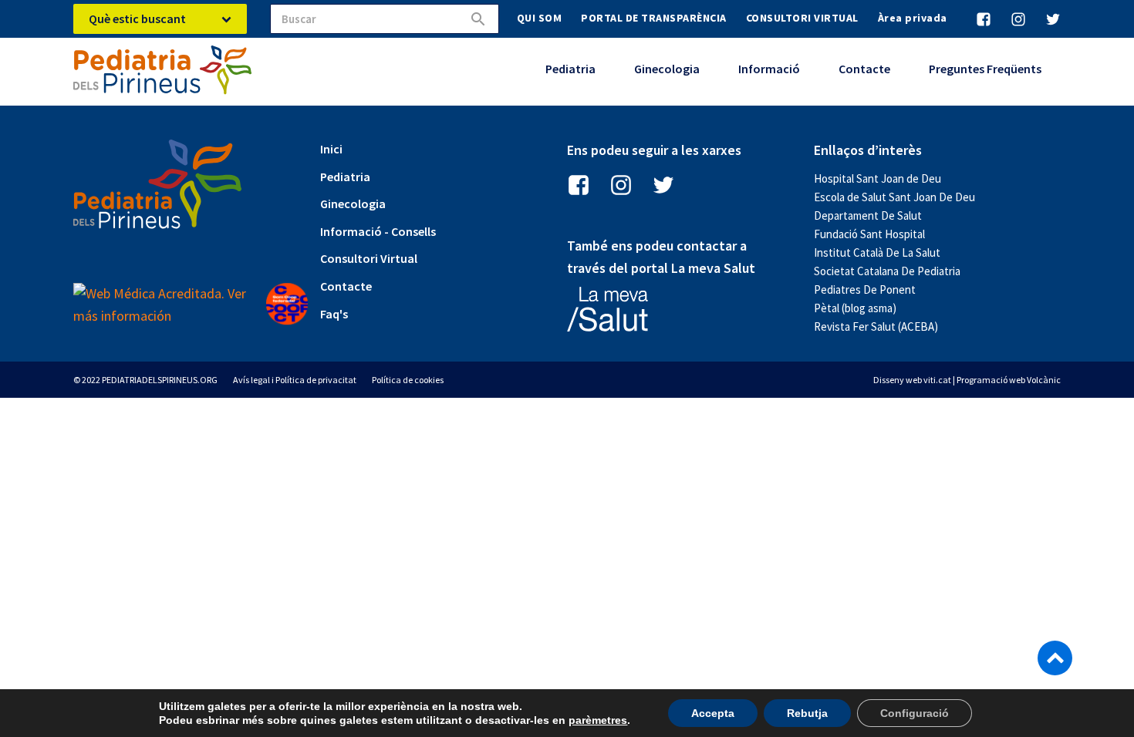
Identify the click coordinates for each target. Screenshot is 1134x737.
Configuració (914, 713)
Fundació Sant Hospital (869, 234)
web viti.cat (928, 379)
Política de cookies (408, 379)
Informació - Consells (378, 231)
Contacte (864, 68)
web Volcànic (1035, 379)
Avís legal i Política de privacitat (294, 379)
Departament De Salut (868, 215)
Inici (331, 148)
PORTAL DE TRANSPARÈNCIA (654, 18)
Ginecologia (667, 68)
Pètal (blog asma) (855, 308)
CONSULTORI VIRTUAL (802, 18)
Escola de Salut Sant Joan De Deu (894, 197)
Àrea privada (912, 18)
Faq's (334, 313)
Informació (769, 68)
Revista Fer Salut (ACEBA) (876, 326)
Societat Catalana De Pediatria (887, 271)
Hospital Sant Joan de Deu (877, 178)
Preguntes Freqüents (985, 68)
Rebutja (807, 713)
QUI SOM (539, 18)
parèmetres (598, 720)
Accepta (712, 713)
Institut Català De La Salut (877, 252)
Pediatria (570, 68)
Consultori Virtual (368, 258)
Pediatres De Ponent (865, 289)
